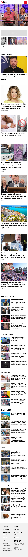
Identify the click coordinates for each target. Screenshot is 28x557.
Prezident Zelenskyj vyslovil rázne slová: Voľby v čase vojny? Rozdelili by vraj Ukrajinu (18, 393)
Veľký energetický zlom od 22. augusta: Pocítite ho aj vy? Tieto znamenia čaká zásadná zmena (19, 506)
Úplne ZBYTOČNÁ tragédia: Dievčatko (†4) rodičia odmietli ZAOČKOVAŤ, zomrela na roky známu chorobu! (18, 377)
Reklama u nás (16, 529)
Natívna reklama (17, 537)
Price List (15, 536)
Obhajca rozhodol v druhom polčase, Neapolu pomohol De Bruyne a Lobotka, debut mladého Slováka (18, 461)
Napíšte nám (5, 536)
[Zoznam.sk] (16, 547)
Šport (3, 448)
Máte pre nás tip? (6, 552)
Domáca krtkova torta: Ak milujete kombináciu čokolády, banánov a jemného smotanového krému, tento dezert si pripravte (18, 515)
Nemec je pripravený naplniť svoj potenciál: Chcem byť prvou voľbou (19, 468)
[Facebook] (15, 541)
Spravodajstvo (5, 543)
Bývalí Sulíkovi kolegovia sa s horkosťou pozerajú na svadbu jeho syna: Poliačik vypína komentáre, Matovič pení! (18, 348)
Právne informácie (6, 529)
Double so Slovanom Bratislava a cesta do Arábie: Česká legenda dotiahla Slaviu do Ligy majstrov (19, 477)
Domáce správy (7, 334)
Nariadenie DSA (6, 537)
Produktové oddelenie (7, 545)
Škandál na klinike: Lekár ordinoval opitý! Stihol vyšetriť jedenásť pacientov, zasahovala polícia (18, 385)
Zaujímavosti (6, 410)
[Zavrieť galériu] (25, 2)
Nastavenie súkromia (6, 532)
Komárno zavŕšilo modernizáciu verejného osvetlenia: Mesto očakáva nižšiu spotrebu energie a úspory (19, 364)
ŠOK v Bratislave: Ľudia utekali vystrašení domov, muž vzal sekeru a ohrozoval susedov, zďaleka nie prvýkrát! (18, 356)
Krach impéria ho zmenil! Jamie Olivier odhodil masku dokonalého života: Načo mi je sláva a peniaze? (19, 326)
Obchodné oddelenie (7, 547)
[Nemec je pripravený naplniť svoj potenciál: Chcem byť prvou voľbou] (5, 469)
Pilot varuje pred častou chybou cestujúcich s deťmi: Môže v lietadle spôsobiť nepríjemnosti (19, 423)
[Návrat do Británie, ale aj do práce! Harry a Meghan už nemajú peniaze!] (5, 310)
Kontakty (4, 540)
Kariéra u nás (5, 534)
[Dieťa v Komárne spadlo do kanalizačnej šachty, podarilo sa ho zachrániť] (5, 340)
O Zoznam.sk (5, 526)
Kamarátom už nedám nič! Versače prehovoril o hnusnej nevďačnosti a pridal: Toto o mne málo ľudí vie (18, 302)
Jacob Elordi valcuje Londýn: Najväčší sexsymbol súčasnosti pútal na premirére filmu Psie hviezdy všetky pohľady (18, 499)
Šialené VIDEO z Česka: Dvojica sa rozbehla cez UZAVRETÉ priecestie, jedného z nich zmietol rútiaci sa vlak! (18, 402)
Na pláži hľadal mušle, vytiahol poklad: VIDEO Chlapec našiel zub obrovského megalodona (18, 431)
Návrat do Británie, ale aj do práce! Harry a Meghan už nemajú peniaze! (18, 309)
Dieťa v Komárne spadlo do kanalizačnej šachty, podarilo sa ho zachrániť (18, 339)
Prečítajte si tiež (8, 296)
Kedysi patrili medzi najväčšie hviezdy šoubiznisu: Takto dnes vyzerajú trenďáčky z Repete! (18, 317)
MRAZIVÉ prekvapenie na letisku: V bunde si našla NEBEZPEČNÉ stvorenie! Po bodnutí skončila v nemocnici (18, 439)
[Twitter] (20, 541)
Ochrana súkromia (6, 531)
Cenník (15, 534)
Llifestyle (5, 486)
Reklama (16, 526)
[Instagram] (17, 541)
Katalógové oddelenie (7, 548)
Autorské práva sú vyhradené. (19, 544)
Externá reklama (17, 531)
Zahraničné (5, 372)
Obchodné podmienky (18, 532)
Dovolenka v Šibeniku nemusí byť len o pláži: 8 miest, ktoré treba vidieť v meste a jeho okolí (19, 414)
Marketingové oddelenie (7, 550)
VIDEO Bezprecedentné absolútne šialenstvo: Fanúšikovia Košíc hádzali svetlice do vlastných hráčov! (18, 453)
